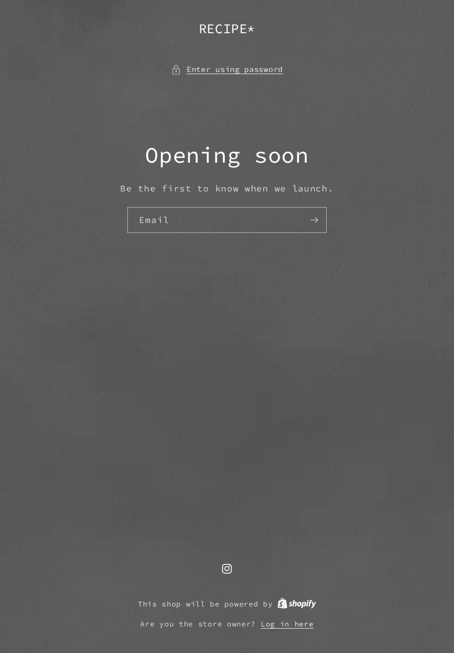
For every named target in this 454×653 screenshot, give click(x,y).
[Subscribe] (314, 220)
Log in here (287, 624)
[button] (227, 69)
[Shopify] (296, 604)
